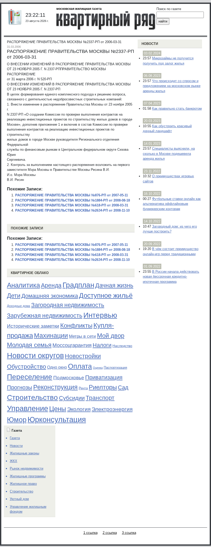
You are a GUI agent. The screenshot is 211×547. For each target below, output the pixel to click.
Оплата (80, 366)
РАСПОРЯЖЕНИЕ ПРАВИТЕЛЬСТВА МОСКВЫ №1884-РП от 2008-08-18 (72, 200)
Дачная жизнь (114, 285)
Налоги (102, 345)
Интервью (100, 315)
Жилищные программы (28, 476)
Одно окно (57, 367)
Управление (27, 408)
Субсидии (72, 398)
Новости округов (35, 355)
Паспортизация (115, 367)
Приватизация (103, 377)
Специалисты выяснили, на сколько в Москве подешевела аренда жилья (169, 153)
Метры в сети (82, 336)
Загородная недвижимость (67, 305)
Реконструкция (55, 387)
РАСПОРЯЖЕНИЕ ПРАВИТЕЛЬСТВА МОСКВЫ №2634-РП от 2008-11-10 (72, 210)
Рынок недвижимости (26, 468)
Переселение (29, 377)
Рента (83, 388)
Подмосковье (68, 377)
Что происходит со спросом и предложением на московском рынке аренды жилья (171, 86)
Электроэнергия (112, 409)
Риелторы (103, 387)
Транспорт (100, 398)
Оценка (98, 367)
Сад (123, 387)
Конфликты (76, 325)
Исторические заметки (33, 326)
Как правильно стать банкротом (177, 108)
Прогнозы (19, 387)
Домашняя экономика (49, 296)
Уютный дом (19, 499)
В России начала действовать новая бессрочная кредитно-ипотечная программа (171, 277)
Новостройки (83, 356)
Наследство (122, 346)
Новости (150, 44)
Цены (57, 409)
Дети (13, 295)
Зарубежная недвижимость (44, 315)
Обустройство (26, 366)
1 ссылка (90, 533)
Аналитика (23, 285)
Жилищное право (23, 484)
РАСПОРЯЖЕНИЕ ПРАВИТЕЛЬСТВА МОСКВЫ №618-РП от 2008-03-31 (71, 205)
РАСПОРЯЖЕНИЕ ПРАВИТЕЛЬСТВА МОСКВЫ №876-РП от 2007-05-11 (71, 195)
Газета (15, 438)
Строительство (32, 397)
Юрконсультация (57, 419)
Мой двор (110, 335)
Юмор (17, 420)
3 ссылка (129, 533)
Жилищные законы (24, 453)
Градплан (78, 285)
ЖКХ (13, 461)
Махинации (51, 335)
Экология (79, 409)
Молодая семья (29, 345)
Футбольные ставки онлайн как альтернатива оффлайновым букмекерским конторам (172, 204)
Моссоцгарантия (72, 345)
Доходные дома (18, 306)
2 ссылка (110, 533)
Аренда (51, 285)
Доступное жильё (106, 295)
